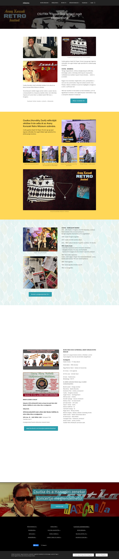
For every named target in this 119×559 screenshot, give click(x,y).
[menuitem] (44, 3)
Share (36, 545)
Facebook (29, 101)
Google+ (39, 101)
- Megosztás (50, 101)
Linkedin (44, 101)
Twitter (34, 101)
